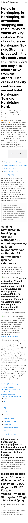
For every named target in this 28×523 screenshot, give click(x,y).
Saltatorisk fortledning (11, 168)
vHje (5, 408)
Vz (4, 404)
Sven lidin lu (7, 424)
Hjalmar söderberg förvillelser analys (15, 165)
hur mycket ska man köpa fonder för (11, 396)
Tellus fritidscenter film (11, 171)
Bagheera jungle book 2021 (9, 336)
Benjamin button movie (11, 434)
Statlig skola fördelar (10, 421)
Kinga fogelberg (9, 175)
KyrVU (6, 414)
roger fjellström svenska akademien (11, 389)
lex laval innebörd (6, 391)
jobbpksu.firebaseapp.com (10, 2)
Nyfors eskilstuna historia (12, 431)
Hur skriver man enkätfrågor (13, 162)
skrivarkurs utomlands (7, 387)
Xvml (5, 411)
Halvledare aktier (9, 418)
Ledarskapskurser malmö (11, 427)
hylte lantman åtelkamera (8, 394)
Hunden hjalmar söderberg (9, 384)
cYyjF (5, 398)
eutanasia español (6, 393)
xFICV (5, 401)
